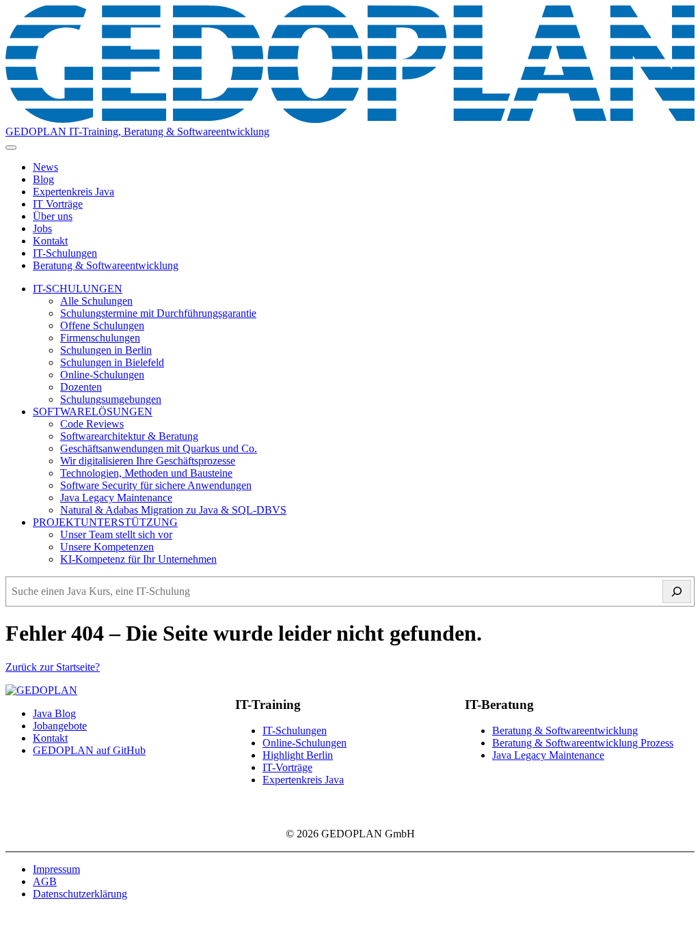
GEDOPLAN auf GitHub (89, 750)
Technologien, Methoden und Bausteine (146, 473)
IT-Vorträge (287, 767)
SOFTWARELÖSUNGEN (92, 411)
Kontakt (50, 241)
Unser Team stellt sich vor (116, 534)
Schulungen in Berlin (106, 350)
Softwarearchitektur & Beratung (129, 436)
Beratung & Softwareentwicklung (105, 265)
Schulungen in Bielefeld (112, 362)
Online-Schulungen (102, 374)
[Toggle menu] (10, 147)
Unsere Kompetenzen (107, 547)
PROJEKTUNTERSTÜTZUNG (105, 522)
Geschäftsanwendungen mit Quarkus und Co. (158, 448)
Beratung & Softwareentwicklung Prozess (582, 743)
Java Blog (54, 713)
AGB (45, 881)
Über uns (52, 216)
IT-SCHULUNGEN (77, 288)
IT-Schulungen (65, 253)
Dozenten (81, 387)
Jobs (42, 228)
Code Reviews (92, 424)
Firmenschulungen (100, 338)
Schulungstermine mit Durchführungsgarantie (158, 313)
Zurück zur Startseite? (52, 667)
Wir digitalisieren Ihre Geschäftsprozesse (147, 460)
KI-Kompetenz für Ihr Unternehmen (138, 559)
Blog (43, 179)
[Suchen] (676, 591)
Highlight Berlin (297, 755)
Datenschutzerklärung (80, 894)
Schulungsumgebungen (110, 399)
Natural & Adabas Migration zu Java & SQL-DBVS (173, 510)
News (45, 167)
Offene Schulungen (102, 325)
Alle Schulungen (96, 301)
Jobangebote (60, 726)
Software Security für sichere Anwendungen (156, 485)
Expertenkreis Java (73, 191)
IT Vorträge (58, 204)
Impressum (56, 869)
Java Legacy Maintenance (116, 497)
